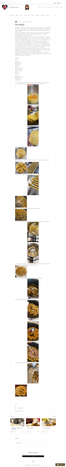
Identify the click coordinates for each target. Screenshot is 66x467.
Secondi (25, 15)
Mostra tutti (54, 416)
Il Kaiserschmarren (30, 427)
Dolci (29, 15)
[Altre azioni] (50, 21)
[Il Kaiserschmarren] (33, 422)
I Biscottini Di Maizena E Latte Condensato (17, 428)
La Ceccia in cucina (14, 7)
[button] (54, 15)
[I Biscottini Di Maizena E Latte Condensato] (17, 422)
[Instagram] (54, 3)
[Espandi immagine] (21, 153)
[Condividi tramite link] (22, 408)
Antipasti (17, 15)
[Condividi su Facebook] (15, 408)
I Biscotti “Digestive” (46, 427)
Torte (32, 15)
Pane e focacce (43, 15)
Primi (21, 15)
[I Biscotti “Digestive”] (49, 422)
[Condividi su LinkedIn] (20, 408)
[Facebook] (55, 3)
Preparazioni (37, 15)
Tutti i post (12, 15)
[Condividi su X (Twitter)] (17, 408)
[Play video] (33, 94)
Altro (48, 15)
